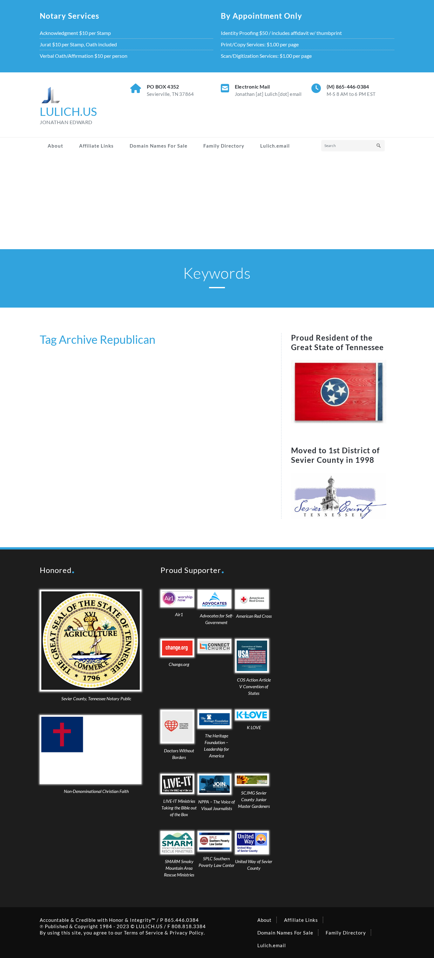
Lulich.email (275, 146)
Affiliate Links (96, 146)
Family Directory (223, 146)
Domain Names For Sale (158, 146)
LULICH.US (149, 926)
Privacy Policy (187, 932)
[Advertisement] (217, 201)
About (55, 146)
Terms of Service (143, 932)
